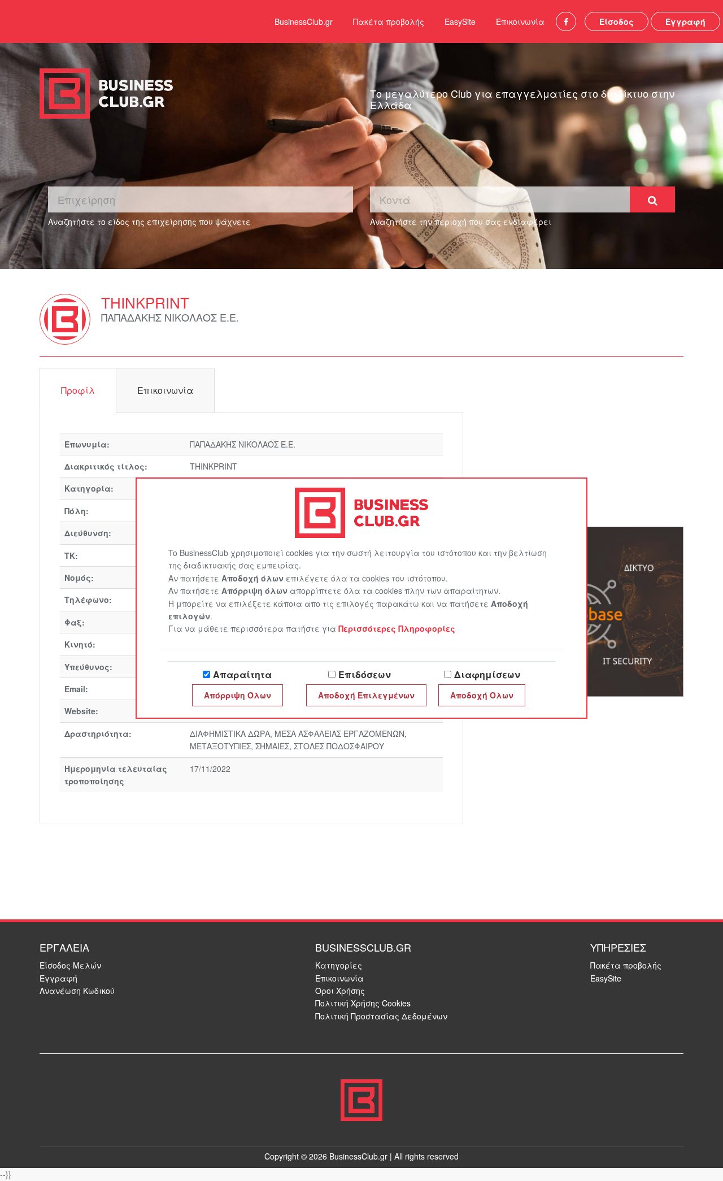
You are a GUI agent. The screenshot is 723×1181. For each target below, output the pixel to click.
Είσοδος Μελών (70, 965)
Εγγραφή (685, 21)
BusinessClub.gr (304, 21)
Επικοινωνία (520, 21)
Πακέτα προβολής (388, 21)
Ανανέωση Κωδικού (77, 990)
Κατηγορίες (338, 965)
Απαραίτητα (242, 674)
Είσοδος (616, 21)
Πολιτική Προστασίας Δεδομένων (381, 1016)
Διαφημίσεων (487, 674)
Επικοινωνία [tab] (165, 390)
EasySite (460, 21)
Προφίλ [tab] (78, 390)
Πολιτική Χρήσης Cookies (363, 1003)
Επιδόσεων (364, 674)
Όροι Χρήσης (340, 990)
